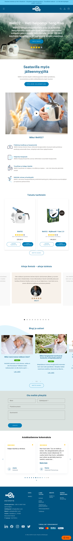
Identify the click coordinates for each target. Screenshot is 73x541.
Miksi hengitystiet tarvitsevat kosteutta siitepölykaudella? (51, 357)
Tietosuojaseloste (44, 508)
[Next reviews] (70, 459)
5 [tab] (35, 320)
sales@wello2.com (15, 511)
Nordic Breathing (63, 498)
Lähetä (15, 425)
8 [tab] (43, 320)
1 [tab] (24, 320)
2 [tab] (27, 320)
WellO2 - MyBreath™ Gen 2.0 (53, 231)
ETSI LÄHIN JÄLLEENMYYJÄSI (36, 84)
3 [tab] (30, 320)
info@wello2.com (17, 509)
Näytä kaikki (36, 253)
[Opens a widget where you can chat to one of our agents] (66, 538)
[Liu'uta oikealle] (40, 381)
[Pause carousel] (36, 480)
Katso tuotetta (13, 244)
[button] (4, 9)
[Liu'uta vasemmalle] (33, 381)
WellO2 (20, 231)
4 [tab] (32, 320)
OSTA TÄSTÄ (36, 41)
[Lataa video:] (36, 113)
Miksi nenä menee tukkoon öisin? (17, 357)
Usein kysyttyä (41, 501)
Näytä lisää (11, 463)
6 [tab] (38, 320)
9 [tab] (46, 320)
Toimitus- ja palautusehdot (43, 505)
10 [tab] (48, 320)
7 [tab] (40, 320)
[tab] (24, 478)
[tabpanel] (36, 287)
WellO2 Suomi (32, 534)
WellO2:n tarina (52, 496)
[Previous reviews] (3, 459)
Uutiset (41, 498)
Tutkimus (41, 511)
